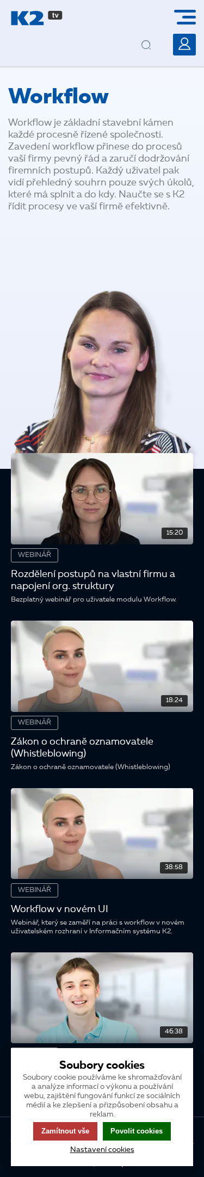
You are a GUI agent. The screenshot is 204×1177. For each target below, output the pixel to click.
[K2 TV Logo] (36, 18)
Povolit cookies (136, 1131)
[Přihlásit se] (184, 44)
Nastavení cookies (102, 1150)
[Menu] (189, 17)
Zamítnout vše (65, 1131)
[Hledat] (155, 36)
